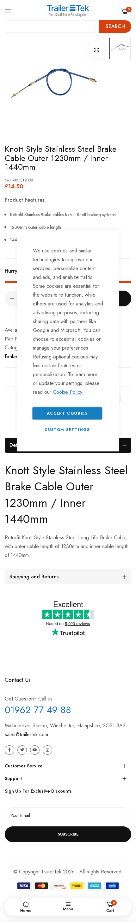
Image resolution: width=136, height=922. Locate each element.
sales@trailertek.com (26, 734)
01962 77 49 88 (38, 710)
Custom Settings (67, 430)
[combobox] (50, 26)
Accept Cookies (67, 413)
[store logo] (68, 11)
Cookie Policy (67, 392)
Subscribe (68, 834)
